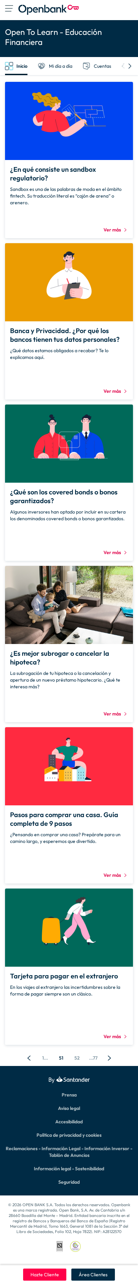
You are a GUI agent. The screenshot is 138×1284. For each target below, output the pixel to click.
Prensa (69, 1095)
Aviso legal (69, 1108)
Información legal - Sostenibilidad (69, 1169)
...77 (93, 1058)
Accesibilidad (69, 1122)
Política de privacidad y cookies (69, 1135)
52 (77, 1058)
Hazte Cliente (44, 1275)
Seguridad (69, 1182)
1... (45, 1058)
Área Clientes (93, 1275)
